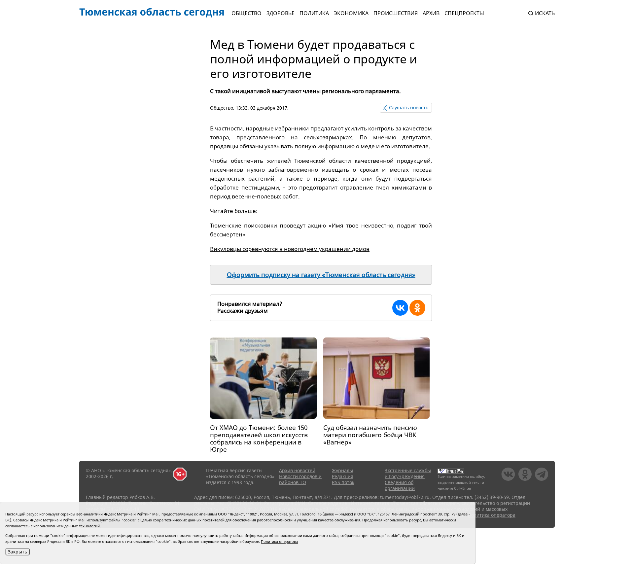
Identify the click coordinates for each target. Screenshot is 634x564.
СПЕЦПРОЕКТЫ (464, 13)
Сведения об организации (400, 485)
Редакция (342, 476)
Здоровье (280, 13)
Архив (431, 13)
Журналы (342, 470)
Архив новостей (297, 470)
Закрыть (17, 551)
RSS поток (343, 482)
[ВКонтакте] (400, 308)
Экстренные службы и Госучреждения (408, 473)
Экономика (351, 13)
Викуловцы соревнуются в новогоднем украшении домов (290, 249)
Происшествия (395, 13)
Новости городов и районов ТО (300, 479)
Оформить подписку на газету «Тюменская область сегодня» (321, 274)
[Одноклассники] (417, 308)
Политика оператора (491, 515)
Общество (246, 13)
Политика (314, 13)
